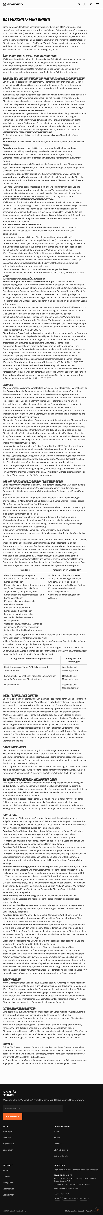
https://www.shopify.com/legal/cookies (55, 394)
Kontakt (57, 1131)
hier (63, 1002)
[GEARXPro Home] (13, 4)
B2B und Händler (61, 1156)
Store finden (8, 1150)
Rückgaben (8, 1183)
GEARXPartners (61, 1150)
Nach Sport (7, 1131)
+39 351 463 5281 (61, 1194)
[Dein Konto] (84, 4)
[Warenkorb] (91, 4)
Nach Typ (7, 1138)
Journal (57, 1138)
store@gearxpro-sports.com (66, 1188)
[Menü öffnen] (97, 4)
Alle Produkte (8, 1144)
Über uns (58, 1144)
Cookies (6, 1176)
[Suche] (79, 4)
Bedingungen (8, 1195)
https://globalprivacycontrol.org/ (40, 468)
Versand (6, 1170)
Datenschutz (8, 1189)
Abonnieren (12, 1117)
